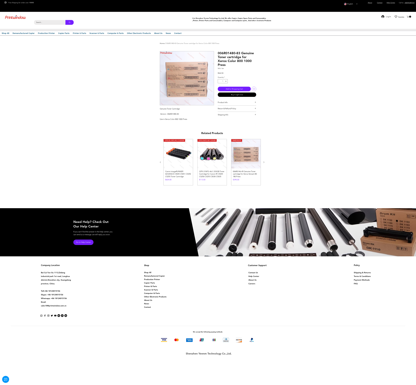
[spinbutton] (223, 81)
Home (162, 43)
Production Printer (152, 279)
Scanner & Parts (151, 290)
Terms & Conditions (362, 276)
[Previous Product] (160, 162)
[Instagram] (48, 315)
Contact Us (253, 272)
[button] (409, 17)
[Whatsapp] (41, 315)
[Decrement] (219, 81)
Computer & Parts (152, 293)
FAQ (356, 284)
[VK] (58, 315)
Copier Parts (149, 283)
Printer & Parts (150, 286)
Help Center (253, 276)
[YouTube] (55, 315)
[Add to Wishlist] (254, 89)
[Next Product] (264, 162)
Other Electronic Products (155, 297)
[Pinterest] (62, 315)
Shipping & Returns (362, 272)
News (146, 304)
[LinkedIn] (65, 315)
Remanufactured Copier (154, 276)
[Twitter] (51, 315)
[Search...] (69, 22)
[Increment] (226, 81)
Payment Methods (362, 280)
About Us (148, 300)
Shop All (147, 272)
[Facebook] (45, 315)
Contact (147, 307)
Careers (251, 284)
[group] (212, 162)
